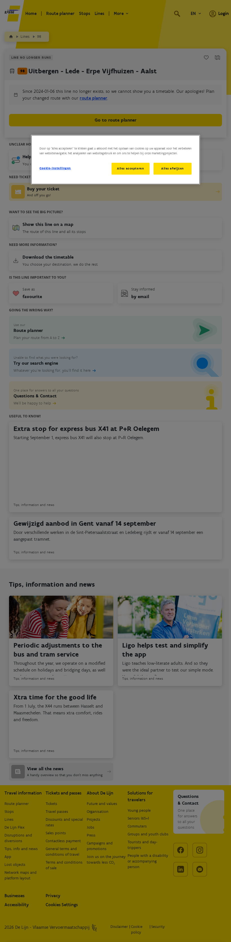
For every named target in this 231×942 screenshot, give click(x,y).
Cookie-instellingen (55, 168)
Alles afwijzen (172, 168)
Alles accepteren (130, 168)
